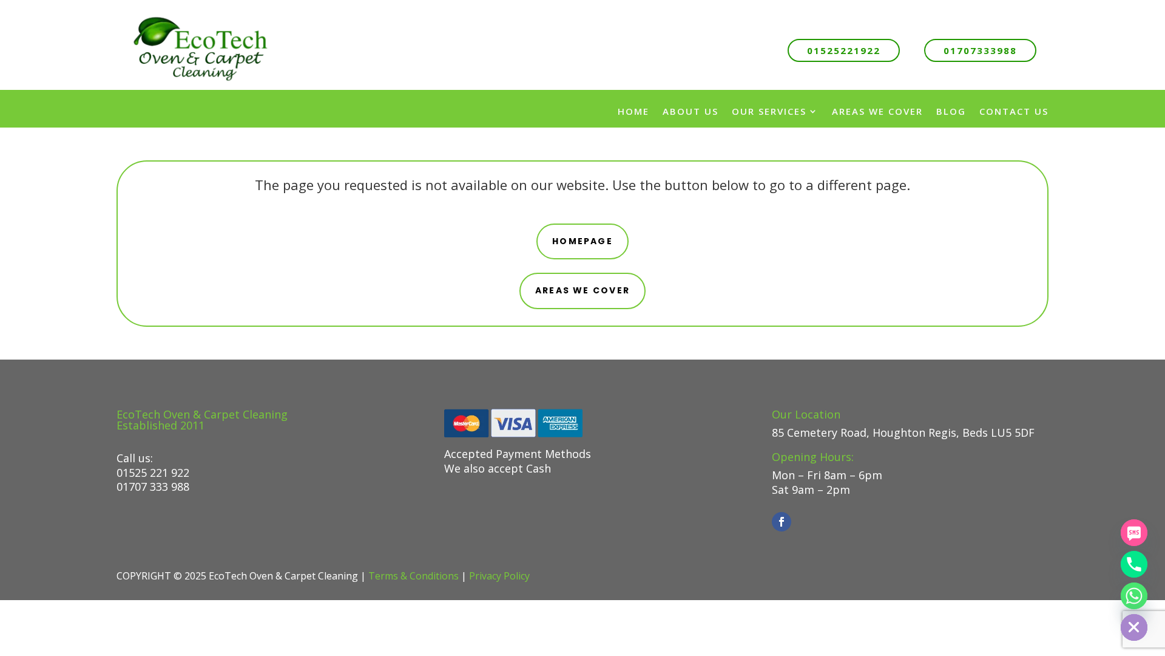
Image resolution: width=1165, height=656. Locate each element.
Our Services (769, 111)
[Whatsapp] (1134, 596)
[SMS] (1134, 532)
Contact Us (1013, 111)
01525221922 (843, 50)
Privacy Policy (499, 576)
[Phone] (1134, 564)
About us (690, 111)
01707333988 (980, 50)
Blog (951, 111)
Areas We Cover (877, 111)
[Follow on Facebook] (781, 521)
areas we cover (582, 290)
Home (633, 111)
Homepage (582, 241)
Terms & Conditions (413, 576)
